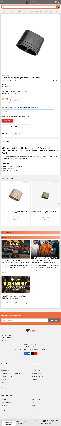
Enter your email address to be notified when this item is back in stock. (20, 107)
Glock (32, 402)
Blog (2, 385)
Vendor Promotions (6, 376)
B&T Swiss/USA (5, 405)
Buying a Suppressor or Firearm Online (11, 373)
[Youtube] (35, 353)
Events (34, 367)
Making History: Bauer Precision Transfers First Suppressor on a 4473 (43, 261)
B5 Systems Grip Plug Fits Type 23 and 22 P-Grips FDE (15, 212)
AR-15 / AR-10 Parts (37, 373)
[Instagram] (28, 353)
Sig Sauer (3, 399)
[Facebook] (3, 133)
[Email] (6, 133)
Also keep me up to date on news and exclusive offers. (17, 116)
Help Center (4, 367)
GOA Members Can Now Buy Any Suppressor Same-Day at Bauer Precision (16, 261)
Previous (2, 203)
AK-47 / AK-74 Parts (37, 376)
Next (59, 203)
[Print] (9, 133)
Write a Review (55, 80)
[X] (13, 133)
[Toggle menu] (2, 2)
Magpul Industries (6, 402)
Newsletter (4, 382)
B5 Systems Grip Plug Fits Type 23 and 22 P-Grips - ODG (45, 212)
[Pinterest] (19, 133)
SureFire (33, 408)
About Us (3, 379)
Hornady (33, 405)
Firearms (34, 379)
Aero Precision (5, 411)
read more (4, 272)
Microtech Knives (35, 399)
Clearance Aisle (5, 370)
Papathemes (19, 423)
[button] (16, 126)
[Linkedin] (16, 133)
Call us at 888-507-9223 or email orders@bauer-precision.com (30, 349)
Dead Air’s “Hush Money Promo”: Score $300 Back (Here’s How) (14, 297)
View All (33, 411)
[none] (30, 44)
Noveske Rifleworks (6, 408)
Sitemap (3, 388)
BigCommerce (24, 421)
